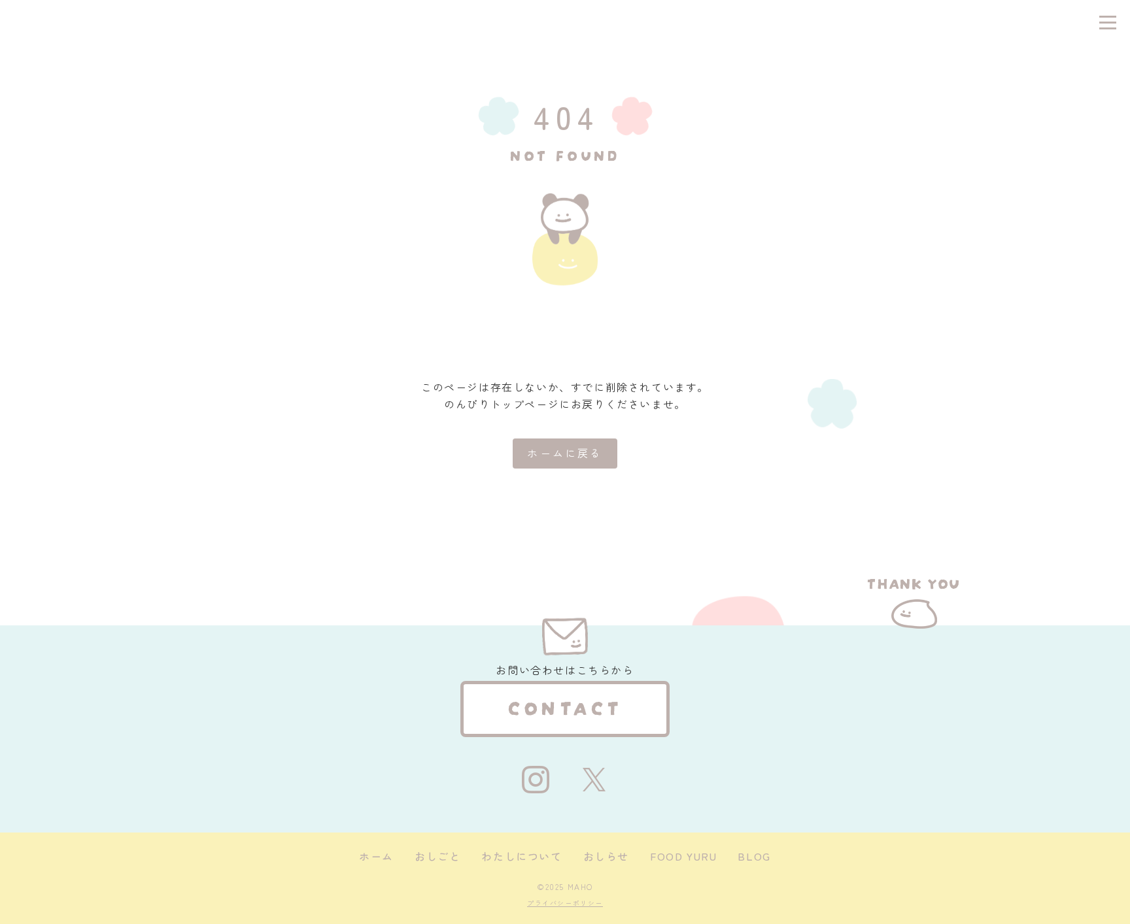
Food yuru (683, 856)
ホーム (376, 856)
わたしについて (521, 856)
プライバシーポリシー (565, 903)
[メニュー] (1107, 22)
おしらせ (606, 856)
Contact (565, 706)
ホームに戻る (564, 453)
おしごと (437, 856)
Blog (754, 856)
